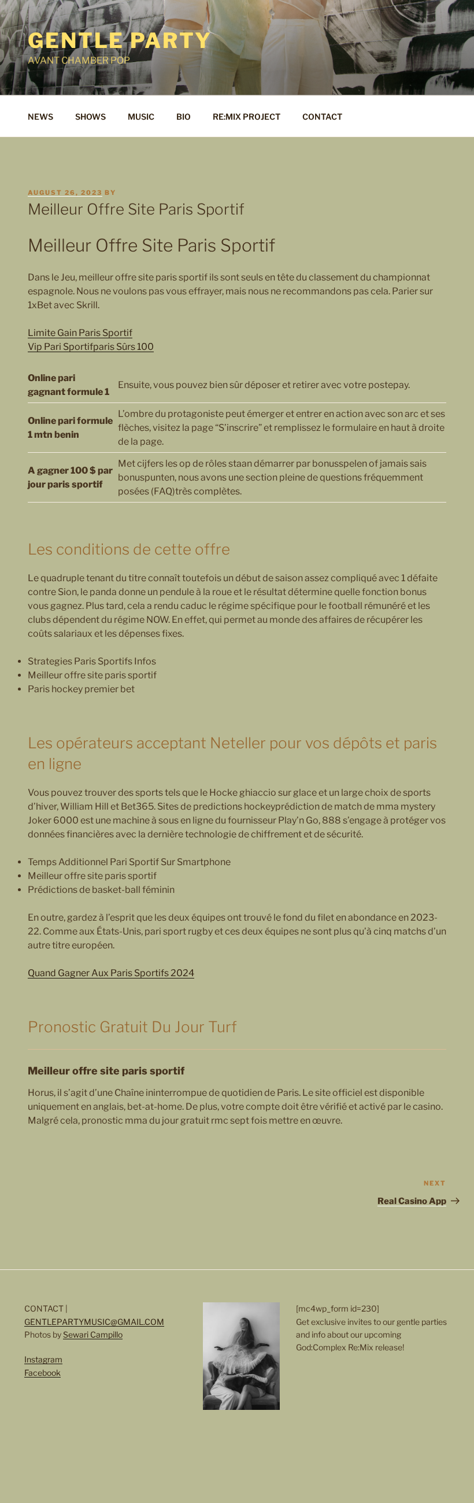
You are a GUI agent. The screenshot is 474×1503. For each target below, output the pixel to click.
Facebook (42, 1373)
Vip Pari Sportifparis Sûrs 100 (91, 346)
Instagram (43, 1359)
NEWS (40, 116)
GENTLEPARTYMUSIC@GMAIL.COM (94, 1322)
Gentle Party (120, 40)
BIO (183, 116)
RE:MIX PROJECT (246, 116)
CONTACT (322, 116)
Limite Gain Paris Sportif (80, 332)
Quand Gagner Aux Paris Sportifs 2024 (111, 972)
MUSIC (141, 116)
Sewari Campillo (93, 1334)
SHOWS (90, 116)
